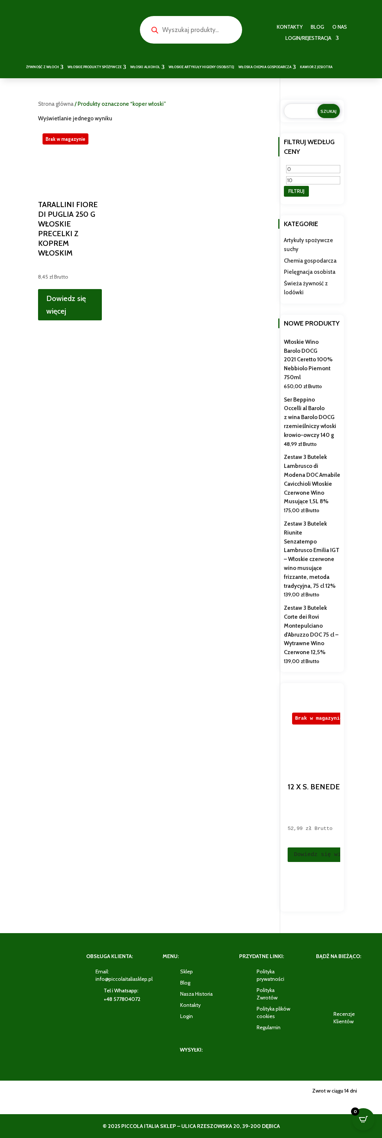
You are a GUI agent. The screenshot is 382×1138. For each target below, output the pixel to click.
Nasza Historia (196, 993)
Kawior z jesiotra (316, 67)
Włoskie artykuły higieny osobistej (201, 67)
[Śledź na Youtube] (361, 974)
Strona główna (55, 104)
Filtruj (296, 191)
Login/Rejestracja (308, 38)
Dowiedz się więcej (66, 305)
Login (186, 1016)
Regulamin (269, 1027)
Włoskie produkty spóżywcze (95, 67)
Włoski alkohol (145, 67)
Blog (317, 27)
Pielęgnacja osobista (309, 272)
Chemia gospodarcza (310, 260)
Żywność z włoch (42, 67)
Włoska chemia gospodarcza (264, 67)
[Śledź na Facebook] (324, 974)
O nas (339, 27)
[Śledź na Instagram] (342, 974)
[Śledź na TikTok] (324, 993)
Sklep (186, 971)
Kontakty (290, 27)
